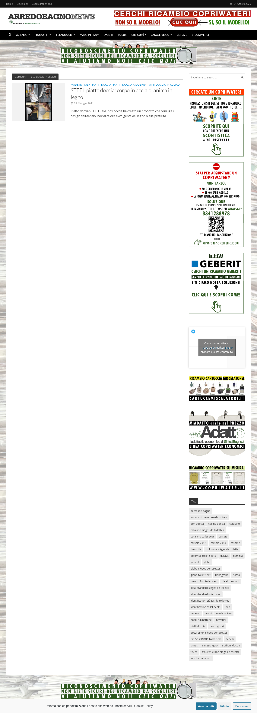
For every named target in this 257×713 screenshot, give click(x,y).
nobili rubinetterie (201, 620)
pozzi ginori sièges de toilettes (209, 632)
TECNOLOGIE (64, 35)
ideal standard (230, 581)
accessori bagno (201, 511)
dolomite (196, 549)
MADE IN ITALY (89, 35)
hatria (236, 575)
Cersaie (182, 35)
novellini (221, 620)
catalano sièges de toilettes (207, 530)
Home (9, 3)
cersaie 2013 (218, 543)
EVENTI (108, 35)
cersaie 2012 (198, 543)
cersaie (223, 536)
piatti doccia (198, 626)
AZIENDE (21, 35)
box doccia (197, 523)
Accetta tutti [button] (206, 706)
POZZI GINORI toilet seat (206, 639)
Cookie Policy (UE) (42, 3)
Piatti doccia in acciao (163, 84)
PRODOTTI (41, 35)
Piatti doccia (101, 84)
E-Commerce (201, 35)
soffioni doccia (231, 645)
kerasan (195, 613)
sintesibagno (210, 645)
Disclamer (22, 3)
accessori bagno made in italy (209, 517)
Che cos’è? (138, 35)
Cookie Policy (143, 706)
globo (207, 562)
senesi (230, 639)
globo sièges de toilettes (206, 568)
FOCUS (122, 35)
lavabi (208, 613)
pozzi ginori (217, 626)
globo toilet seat (201, 575)
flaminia (238, 555)
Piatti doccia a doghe (129, 84)
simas (194, 645)
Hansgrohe (221, 575)
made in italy (224, 613)
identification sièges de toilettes (210, 600)
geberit (195, 562)
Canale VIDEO (160, 35)
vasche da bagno (201, 658)
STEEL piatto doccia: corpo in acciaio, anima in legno (121, 93)
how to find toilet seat (204, 581)
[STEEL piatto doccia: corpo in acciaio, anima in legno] (38, 102)
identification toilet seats (206, 607)
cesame (235, 543)
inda (227, 607)
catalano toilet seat (202, 536)
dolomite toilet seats (203, 555)
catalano (234, 523)
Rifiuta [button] (224, 706)
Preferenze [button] (242, 706)
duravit (224, 555)
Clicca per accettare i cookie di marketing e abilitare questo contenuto (217, 347)
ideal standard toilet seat (206, 594)
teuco (194, 652)
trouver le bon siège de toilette (221, 652)
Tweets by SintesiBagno (217, 347)
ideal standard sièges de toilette (210, 588)
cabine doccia (216, 523)
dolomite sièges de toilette (222, 549)
